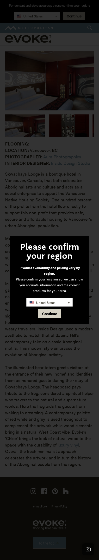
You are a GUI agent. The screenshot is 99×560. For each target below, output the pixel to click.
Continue (49, 313)
